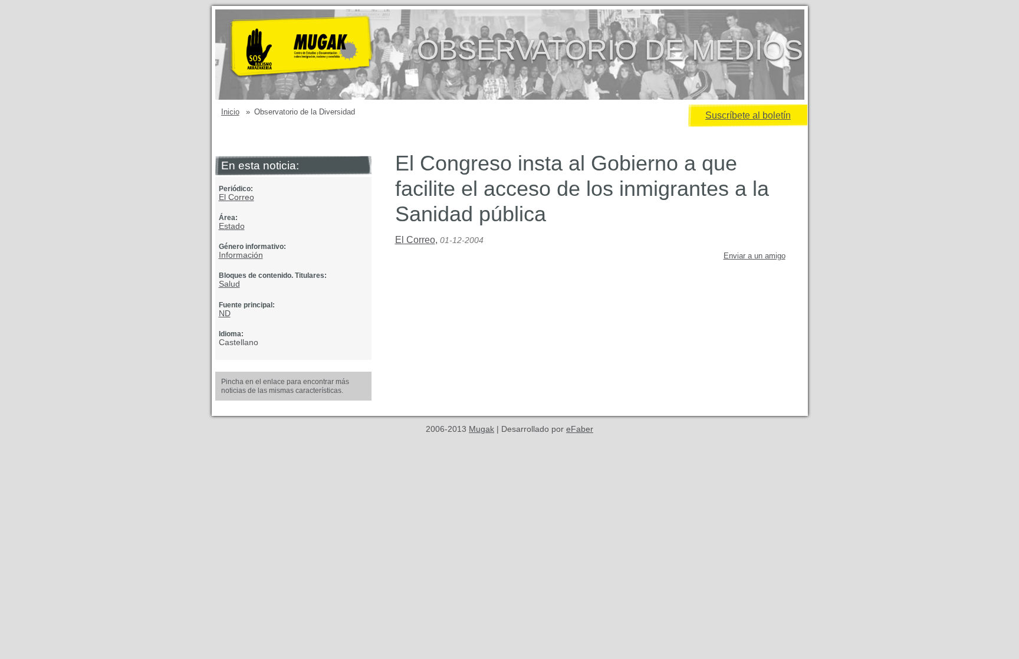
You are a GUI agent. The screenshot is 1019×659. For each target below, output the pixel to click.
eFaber (579, 429)
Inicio (230, 111)
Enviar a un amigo (754, 255)
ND (225, 313)
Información (241, 255)
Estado (232, 226)
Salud (229, 283)
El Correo (236, 197)
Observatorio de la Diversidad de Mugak (320, 54)
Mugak (481, 429)
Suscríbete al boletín (748, 115)
